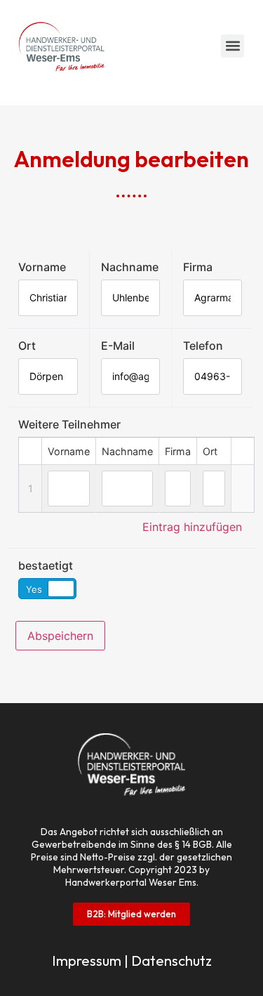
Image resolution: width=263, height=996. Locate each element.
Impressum (86, 960)
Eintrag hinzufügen (192, 527)
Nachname (130, 267)
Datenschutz (171, 960)
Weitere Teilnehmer (69, 424)
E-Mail (118, 345)
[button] (232, 46)
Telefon (203, 345)
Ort (27, 345)
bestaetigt (45, 565)
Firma (198, 267)
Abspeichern (60, 636)
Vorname (42, 267)
